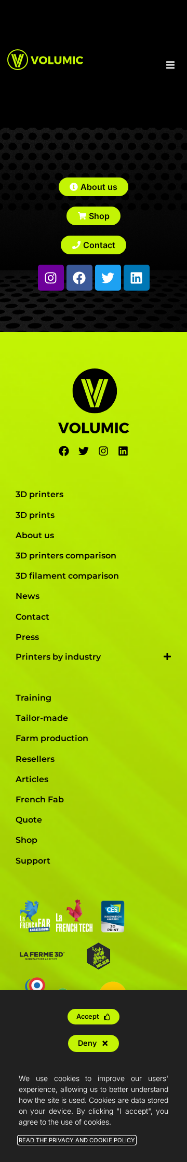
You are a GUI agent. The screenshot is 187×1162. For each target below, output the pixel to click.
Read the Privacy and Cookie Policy (77, 1140)
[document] (93, 581)
